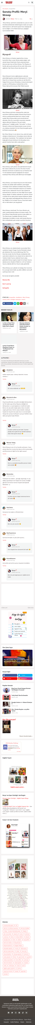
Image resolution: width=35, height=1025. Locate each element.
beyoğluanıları (7, 939)
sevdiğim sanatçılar (15, 299)
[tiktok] (22, 1012)
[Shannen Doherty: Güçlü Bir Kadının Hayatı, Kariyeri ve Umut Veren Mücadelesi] (26, 316)
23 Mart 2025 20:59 (16, 427)
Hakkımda (28, 1022)
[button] (2, 2)
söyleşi (16, 971)
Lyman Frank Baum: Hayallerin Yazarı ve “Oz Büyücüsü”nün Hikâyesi (8, 348)
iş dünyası (26, 959)
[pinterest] (19, 1012)
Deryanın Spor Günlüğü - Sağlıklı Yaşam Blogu (15, 798)
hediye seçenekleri (8, 959)
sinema (23, 299)
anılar (21, 934)
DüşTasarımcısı (11, 533)
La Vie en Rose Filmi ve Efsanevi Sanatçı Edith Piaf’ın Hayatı (8, 324)
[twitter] (12, 1012)
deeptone (10, 370)
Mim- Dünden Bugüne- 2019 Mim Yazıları (20, 710)
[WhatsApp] (18, 303)
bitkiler (19, 939)
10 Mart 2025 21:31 (10, 399)
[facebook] (10, 675)
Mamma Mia (6, 280)
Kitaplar (25, 931)
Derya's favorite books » (26, 736)
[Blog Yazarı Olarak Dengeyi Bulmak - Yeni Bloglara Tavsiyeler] (6, 690)
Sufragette (6, 288)
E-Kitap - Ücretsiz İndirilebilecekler (12, 931)
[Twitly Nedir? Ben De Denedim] (6, 697)
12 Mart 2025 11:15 (10, 509)
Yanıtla (4, 379)
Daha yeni (4, 607)
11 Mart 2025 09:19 (11, 476)
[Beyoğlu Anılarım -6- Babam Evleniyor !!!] (6, 704)
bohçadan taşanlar (8, 948)
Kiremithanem (11, 558)
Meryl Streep (26, 297)
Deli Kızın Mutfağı (25, 928)
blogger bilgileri (18, 945)
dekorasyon (24, 948)
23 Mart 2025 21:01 (16, 546)
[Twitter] (15, 303)
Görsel (17, 52)
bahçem (27, 937)
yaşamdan (23, 971)
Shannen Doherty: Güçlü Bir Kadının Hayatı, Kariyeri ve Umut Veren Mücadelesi (25, 326)
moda (5, 965)
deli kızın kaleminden (9, 951)
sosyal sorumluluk (8, 971)
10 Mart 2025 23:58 (11, 444)
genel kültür (22, 957)
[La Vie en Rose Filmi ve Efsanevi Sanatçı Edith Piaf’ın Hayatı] (9, 316)
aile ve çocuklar (7, 934)
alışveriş (16, 934)
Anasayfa (6, 1022)
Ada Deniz (10, 507)
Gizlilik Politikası (14, 1022)
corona (16, 948)
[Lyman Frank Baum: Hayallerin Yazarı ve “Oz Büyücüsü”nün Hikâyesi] (9, 339)
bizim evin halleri (8, 942)
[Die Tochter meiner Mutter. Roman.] (6, 733)
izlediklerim (19, 297)
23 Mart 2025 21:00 (16, 493)
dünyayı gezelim (18, 954)
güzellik (29, 957)
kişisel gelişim (18, 962)
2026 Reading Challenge (12, 743)
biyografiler (12, 8)
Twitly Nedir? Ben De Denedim (19, 695)
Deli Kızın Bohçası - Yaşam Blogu (22, 1019)
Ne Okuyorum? (9, 719)
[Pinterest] (21, 303)
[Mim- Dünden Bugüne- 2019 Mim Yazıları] (6, 711)
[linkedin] (26, 1012)
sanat (23, 965)
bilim (14, 939)
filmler (14, 957)
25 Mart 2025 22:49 (11, 560)
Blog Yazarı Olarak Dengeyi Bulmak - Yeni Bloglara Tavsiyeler (21, 689)
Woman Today (11, 442)
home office (18, 959)
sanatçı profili (6, 299)
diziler (17, 951)
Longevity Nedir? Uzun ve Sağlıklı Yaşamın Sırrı (16, 806)
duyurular (24, 951)
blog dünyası (17, 942)
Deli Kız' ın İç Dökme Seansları (11, 928)
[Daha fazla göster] (27, 303)
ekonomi (26, 954)
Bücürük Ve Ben (12, 397)
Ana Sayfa (5, 8)
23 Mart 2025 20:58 (16, 385)
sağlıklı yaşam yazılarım (9, 968)
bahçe (12, 937)
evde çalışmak (7, 957)
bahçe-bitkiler (19, 937)
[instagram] (15, 1012)
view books (19, 751)
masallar (26, 962)
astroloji (27, 934)
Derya (13, 384)
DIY (16, 925)
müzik (18, 965)
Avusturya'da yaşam (8, 925)
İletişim (22, 1022)
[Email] (24, 303)
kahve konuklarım (8, 962)
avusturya (6, 937)
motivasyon (11, 965)
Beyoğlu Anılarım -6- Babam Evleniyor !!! (21, 703)
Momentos (10, 474)
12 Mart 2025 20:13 (10, 534)
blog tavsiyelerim (8, 945)
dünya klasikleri (7, 954)
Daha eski (30, 607)
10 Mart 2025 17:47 (11, 371)
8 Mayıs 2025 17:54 (16, 572)
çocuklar (6, 974)
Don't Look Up (7, 284)
